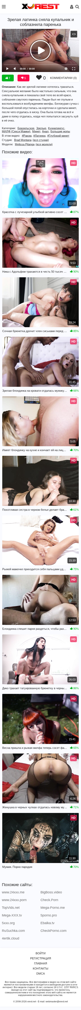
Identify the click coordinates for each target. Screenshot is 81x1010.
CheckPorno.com (53, 931)
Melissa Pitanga (24, 144)
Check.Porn (49, 900)
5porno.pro (48, 915)
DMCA (40, 973)
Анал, (45, 131)
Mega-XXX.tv (12, 915)
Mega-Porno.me (52, 908)
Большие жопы (60, 131)
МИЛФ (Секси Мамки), (16, 131)
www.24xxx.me (13, 892)
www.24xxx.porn (14, 900)
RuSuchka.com (13, 931)
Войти (41, 953)
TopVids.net (11, 908)
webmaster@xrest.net (57, 1001)
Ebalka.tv (47, 923)
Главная (40, 963)
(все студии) (41, 140)
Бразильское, (26, 128)
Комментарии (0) (63, 77)
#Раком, (27, 135)
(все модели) (44, 144)
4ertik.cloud (10, 938)
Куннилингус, (56, 128)
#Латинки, (39, 135)
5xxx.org (8, 923)
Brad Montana (22, 140)
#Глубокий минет (58, 135)
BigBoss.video (51, 892)
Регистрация (40, 958)
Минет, (36, 131)
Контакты (40, 968)
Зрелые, (41, 128)
